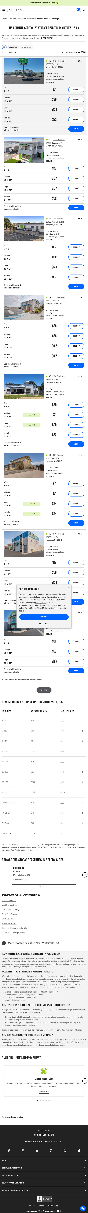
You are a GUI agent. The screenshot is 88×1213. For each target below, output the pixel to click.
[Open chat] (83, 1208)
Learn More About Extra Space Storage (42, 1142)
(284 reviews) (59, 219)
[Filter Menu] (4, 47)
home (4, 19)
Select (76, 89)
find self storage (16, 19)
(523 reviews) (59, 297)
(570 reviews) (59, 534)
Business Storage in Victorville (14, 928)
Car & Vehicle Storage (11, 910)
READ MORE (47, 38)
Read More (44, 1092)
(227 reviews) (59, 140)
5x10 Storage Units (9, 905)
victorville (29, 19)
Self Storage (13, 47)
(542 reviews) (59, 61)
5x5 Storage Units (9, 900)
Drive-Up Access (8, 919)
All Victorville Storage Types (13, 933)
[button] (44, 943)
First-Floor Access (9, 923)
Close (44, 617)
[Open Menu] (3, 9)
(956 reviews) (59, 376)
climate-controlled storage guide (51, 1045)
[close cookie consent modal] (68, 588)
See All (49, 82)
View (76, 129)
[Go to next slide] (85, 875)
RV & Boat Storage (9, 914)
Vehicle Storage (26, 47)
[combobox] (45, 10)
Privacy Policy (31, 1211)
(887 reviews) (59, 455)
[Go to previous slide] (3, 875)
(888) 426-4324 (44, 1134)
